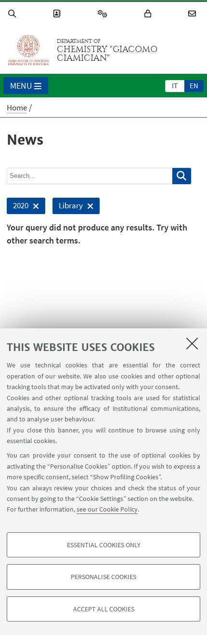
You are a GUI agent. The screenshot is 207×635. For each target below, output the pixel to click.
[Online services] (104, 14)
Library (67, 207)
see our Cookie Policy (107, 509)
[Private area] (149, 14)
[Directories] (58, 14)
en (194, 85)
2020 (17, 207)
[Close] (192, 343)
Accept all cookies (103, 609)
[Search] (13, 14)
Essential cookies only (104, 544)
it (175, 85)
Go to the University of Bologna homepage (28, 50)
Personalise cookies (103, 576)
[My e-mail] (193, 14)
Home (17, 107)
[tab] (174, 85)
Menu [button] (21, 85)
